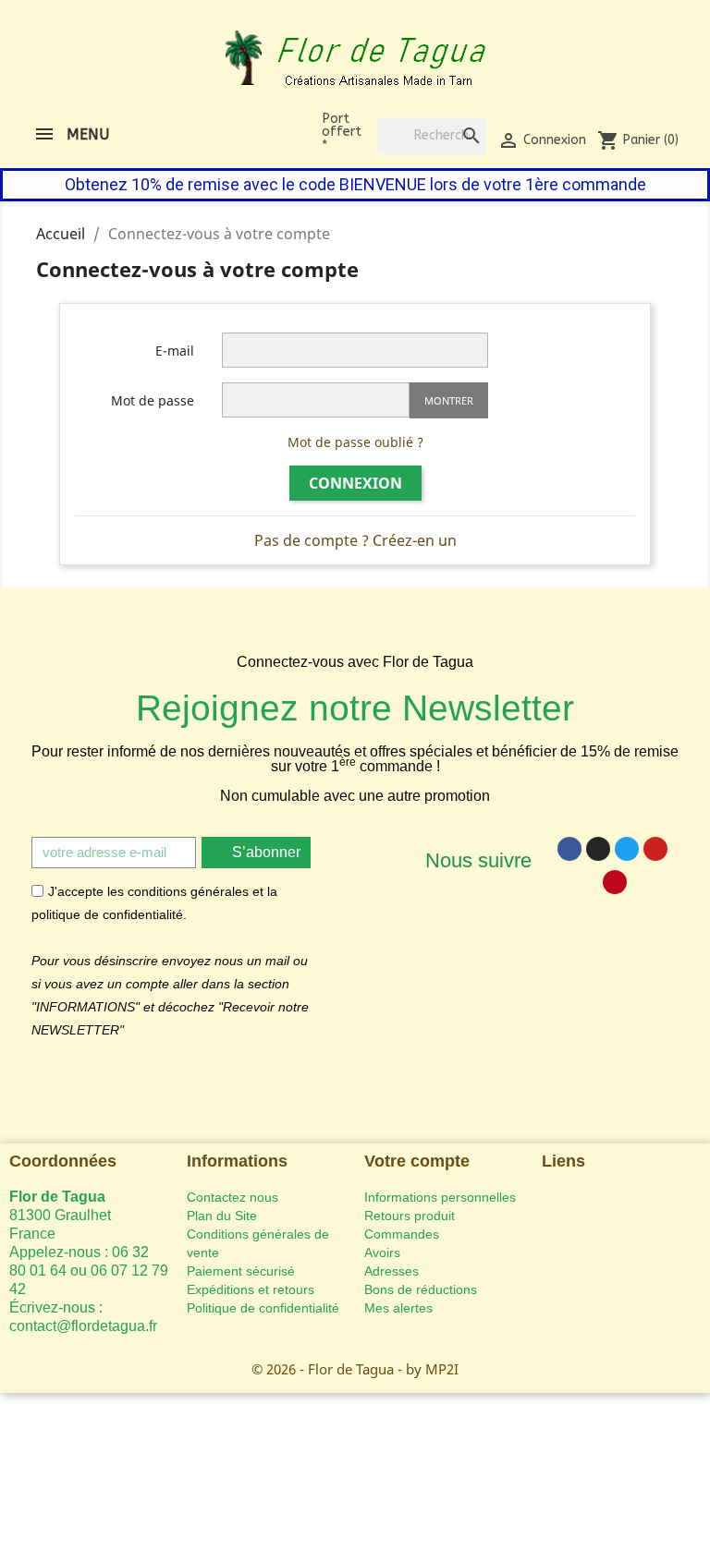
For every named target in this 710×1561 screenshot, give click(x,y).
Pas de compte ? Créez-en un (355, 540)
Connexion (355, 483)
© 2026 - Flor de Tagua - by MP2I (355, 1369)
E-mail (174, 350)
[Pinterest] (615, 882)
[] (453, 117)
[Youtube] (655, 849)
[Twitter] (627, 849)
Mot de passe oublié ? (355, 442)
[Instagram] (598, 849)
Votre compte (417, 1161)
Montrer (448, 400)
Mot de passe (152, 400)
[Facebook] (569, 849)
